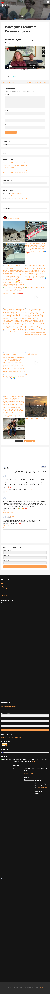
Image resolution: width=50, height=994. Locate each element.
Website (7, 124)
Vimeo (5, 595)
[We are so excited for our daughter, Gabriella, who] (14, 406)
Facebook (5, 591)
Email (7, 117)
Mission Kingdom (28, 773)
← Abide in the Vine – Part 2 (7, 82)
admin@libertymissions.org (8, 706)
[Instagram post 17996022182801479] (36, 297)
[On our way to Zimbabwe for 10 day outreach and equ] (14, 384)
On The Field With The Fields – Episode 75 (15, 162)
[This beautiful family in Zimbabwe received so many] (36, 341)
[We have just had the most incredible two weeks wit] (36, 319)
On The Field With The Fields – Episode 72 (15, 172)
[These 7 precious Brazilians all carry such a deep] (14, 297)
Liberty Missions (6, 5)
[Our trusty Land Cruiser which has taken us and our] (14, 253)
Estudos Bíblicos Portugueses (15, 75)
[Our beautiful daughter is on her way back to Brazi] (36, 275)
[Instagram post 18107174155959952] (36, 384)
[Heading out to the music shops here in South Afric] (14, 428)
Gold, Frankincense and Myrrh (19, 193)
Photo (7, 491)
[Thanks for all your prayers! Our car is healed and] (36, 231)
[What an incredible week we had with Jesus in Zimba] (14, 362)
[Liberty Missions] (7, 468)
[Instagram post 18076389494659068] (36, 362)
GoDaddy (41, 987)
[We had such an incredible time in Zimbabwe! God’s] (36, 253)
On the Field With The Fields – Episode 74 (15, 165)
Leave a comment (22, 34)
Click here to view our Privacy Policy (11, 737)
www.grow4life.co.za (42, 787)
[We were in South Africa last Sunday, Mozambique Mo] (14, 275)
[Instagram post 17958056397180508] (14, 341)
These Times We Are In (9, 167)
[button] (48, 2)
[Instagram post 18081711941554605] (36, 428)
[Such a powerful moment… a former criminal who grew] (14, 319)
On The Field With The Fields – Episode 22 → (38, 82)
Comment (8, 94)
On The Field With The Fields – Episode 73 (15, 170)
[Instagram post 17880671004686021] (14, 231)
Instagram (6, 588)
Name (7, 110)
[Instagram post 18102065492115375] (36, 406)
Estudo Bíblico (13, 76)
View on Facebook (6, 494)
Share (12, 494)
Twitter (6, 584)
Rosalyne (15, 34)
